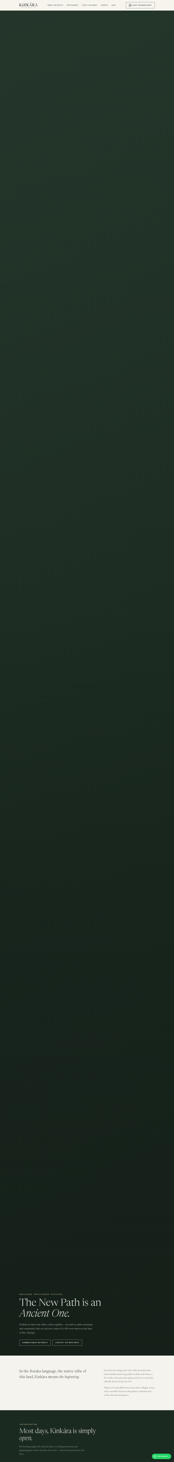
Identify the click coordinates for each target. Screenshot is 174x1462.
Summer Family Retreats (35, 1342)
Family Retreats (55, 5)
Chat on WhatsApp (142, 5)
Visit (114, 5)
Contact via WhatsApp (67, 1342)
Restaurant (73, 5)
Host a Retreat (90, 5)
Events (104, 5)
